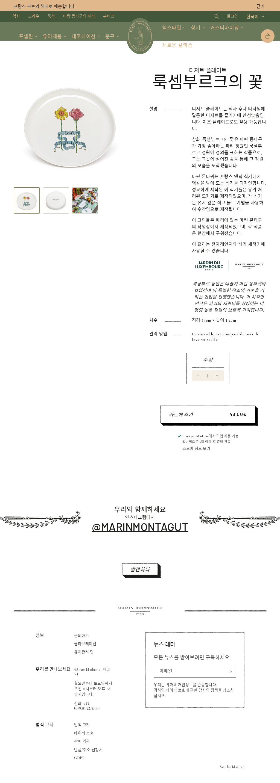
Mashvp (238, 767)
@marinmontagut (140, 526)
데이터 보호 (84, 733)
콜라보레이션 (85, 644)
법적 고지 (82, 725)
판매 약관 (82, 741)
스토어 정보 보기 (196, 448)
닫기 (260, 6)
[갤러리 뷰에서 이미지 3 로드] (85, 200)
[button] (211, 16)
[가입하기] (230, 671)
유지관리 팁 (84, 652)
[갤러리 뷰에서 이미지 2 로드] (56, 200)
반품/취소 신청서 (88, 749)
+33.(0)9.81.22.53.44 (87, 706)
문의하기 (81, 635)
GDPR (79, 758)
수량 (207, 360)
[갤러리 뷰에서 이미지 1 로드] (27, 200)
